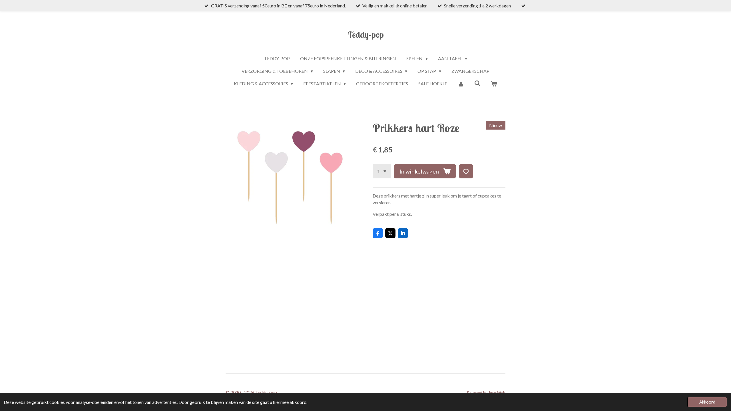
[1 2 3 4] (382, 171)
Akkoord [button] (707, 402)
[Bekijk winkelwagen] (494, 83)
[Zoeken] (477, 83)
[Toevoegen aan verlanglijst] (466, 171)
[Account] (460, 83)
